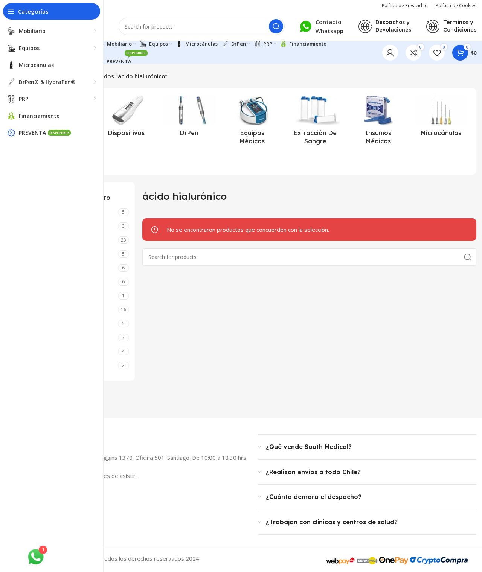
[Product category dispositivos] (126, 118)
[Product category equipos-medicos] (252, 122)
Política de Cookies (456, 5)
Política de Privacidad (405, 5)
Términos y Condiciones (459, 26)
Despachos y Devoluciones (393, 26)
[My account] (390, 52)
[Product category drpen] (189, 118)
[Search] (276, 26)
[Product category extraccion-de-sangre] (315, 122)
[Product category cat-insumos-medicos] (378, 122)
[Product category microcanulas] (441, 118)
